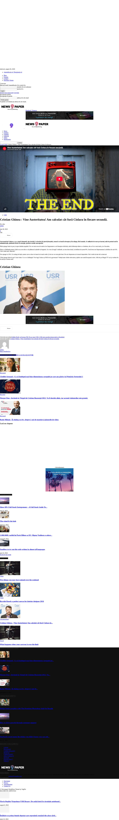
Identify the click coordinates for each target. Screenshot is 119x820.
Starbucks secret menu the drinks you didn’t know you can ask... (24, 737)
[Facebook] (17, 235)
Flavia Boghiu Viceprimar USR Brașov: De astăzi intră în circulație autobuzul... (30, 801)
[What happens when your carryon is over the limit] (10, 639)
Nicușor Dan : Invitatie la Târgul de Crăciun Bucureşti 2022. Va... (25, 675)
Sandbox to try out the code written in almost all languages (22, 549)
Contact (6, 78)
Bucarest (2, 394)
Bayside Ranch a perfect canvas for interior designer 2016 (22, 601)
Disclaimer (7, 781)
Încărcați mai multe (5, 554)
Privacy (6, 783)
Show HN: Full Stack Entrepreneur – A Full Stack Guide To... (23, 507)
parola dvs (20, 89)
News (5, 131)
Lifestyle (6, 136)
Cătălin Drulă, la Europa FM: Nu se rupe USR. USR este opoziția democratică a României (37, 337)
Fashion (6, 133)
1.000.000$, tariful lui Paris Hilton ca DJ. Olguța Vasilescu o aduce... (26, 535)
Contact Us (7, 786)
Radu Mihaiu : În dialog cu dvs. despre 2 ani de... (19, 689)
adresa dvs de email (23, 98)
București (3, 373)
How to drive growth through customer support (18, 723)
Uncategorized (4, 619)
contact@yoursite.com (15, 776)
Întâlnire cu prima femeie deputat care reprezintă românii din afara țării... (28, 816)
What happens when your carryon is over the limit (19, 644)
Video (5, 138)
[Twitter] (24, 235)
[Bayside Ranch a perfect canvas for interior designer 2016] (10, 596)
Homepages (7, 139)
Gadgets (6, 134)
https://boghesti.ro (5, 351)
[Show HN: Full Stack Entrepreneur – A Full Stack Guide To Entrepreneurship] (4, 503)
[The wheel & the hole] (4, 517)
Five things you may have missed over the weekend (19, 580)
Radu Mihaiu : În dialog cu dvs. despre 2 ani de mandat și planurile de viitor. (29, 420)
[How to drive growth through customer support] (4, 719)
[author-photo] (4, 348)
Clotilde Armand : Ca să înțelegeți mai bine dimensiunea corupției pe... (27, 661)
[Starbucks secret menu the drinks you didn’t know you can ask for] (4, 733)
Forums (6, 77)
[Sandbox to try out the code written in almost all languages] (4, 546)
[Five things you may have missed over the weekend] (10, 574)
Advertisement (8, 784)
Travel (2, 641)
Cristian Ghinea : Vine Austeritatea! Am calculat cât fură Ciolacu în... (26, 623)
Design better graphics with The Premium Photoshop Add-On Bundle (26, 709)
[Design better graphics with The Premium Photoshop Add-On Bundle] (4, 705)
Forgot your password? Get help (9, 93)
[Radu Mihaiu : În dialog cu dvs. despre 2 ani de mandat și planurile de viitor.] (10, 414)
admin (2, 226)
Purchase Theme (8, 80)
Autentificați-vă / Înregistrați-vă (13, 72)
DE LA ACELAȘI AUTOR (24, 355)
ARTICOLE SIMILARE (8, 355)
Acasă (2, 144)
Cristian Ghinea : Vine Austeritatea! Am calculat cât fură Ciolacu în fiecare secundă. (34, 339)
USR (5, 144)
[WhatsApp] (37, 235)
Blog (5, 75)
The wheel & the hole (8, 521)
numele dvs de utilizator (24, 87)
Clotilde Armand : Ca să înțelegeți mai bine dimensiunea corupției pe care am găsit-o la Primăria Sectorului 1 (41, 377)
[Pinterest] (30, 235)
